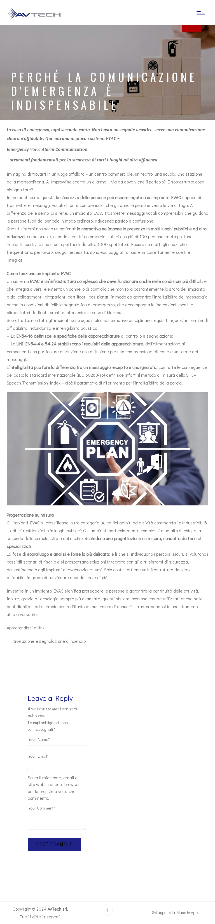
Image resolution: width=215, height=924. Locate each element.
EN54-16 (25, 336)
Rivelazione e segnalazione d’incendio (49, 641)
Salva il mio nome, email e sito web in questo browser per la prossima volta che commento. (54, 788)
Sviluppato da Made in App (175, 912)
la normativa (89, 228)
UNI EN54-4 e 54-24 (37, 344)
